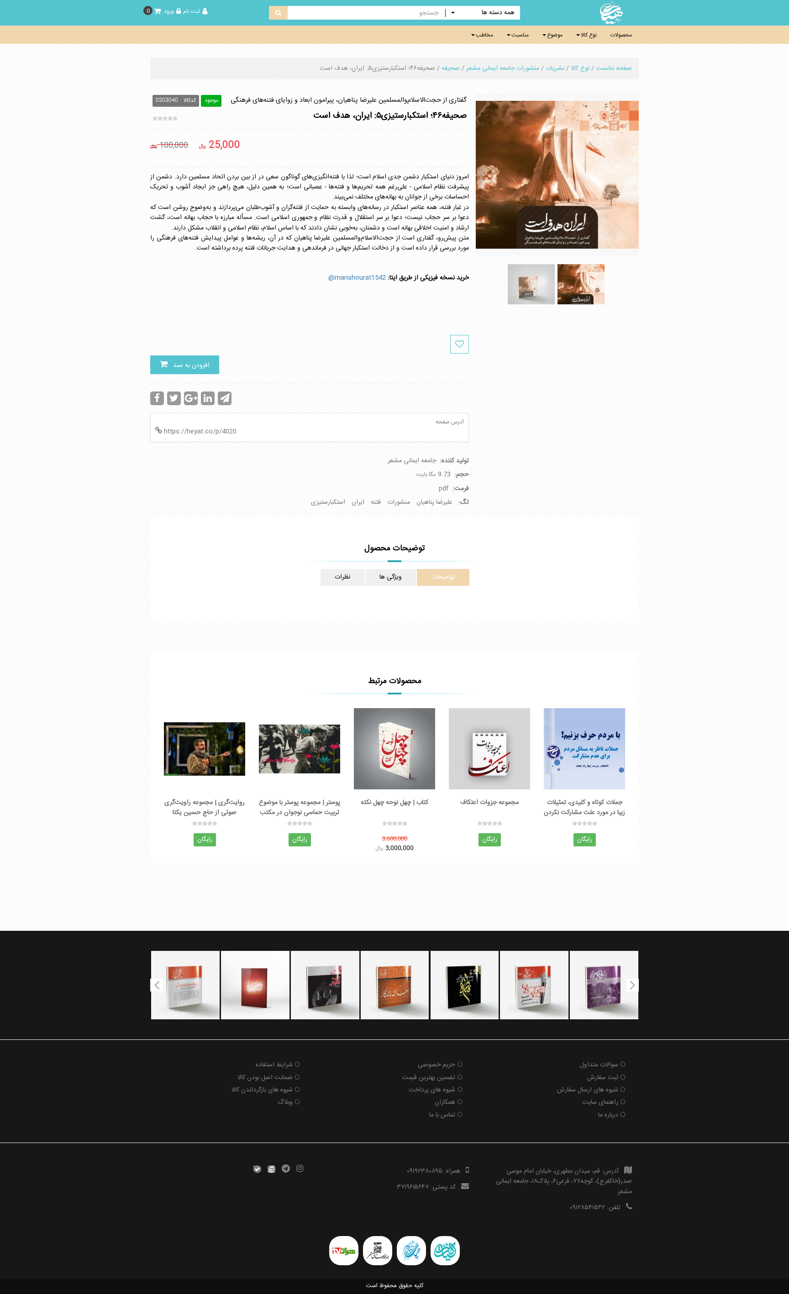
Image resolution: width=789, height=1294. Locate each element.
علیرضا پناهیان (434, 502)
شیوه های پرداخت (432, 1090)
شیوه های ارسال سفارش (587, 1090)
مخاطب (484, 35)
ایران (358, 502)
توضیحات (443, 577)
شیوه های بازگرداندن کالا (262, 1090)
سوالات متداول (599, 1065)
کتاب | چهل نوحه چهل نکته (394, 803)
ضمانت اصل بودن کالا (265, 1078)
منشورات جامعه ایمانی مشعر (502, 68)
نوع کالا (589, 35)
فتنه (376, 502)
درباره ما (608, 1115)
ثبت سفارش (602, 1078)
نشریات (555, 68)
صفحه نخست (614, 68)
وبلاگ (285, 1102)
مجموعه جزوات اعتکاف (489, 803)
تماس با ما (442, 1115)
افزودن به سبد (189, 365)
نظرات (342, 577)
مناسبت (520, 35)
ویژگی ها (390, 577)
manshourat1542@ (357, 277)
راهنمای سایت (600, 1102)
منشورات (398, 502)
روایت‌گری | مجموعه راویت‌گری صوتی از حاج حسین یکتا (204, 807)
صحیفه (451, 68)
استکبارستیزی (328, 502)
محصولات (621, 35)
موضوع (555, 35)
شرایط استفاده (274, 1065)
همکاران (445, 1102)
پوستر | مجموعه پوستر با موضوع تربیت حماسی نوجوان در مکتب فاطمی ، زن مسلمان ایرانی (299, 807)
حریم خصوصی (436, 1065)
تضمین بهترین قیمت (428, 1078)
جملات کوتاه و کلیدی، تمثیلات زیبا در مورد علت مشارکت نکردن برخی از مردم (584, 807)
